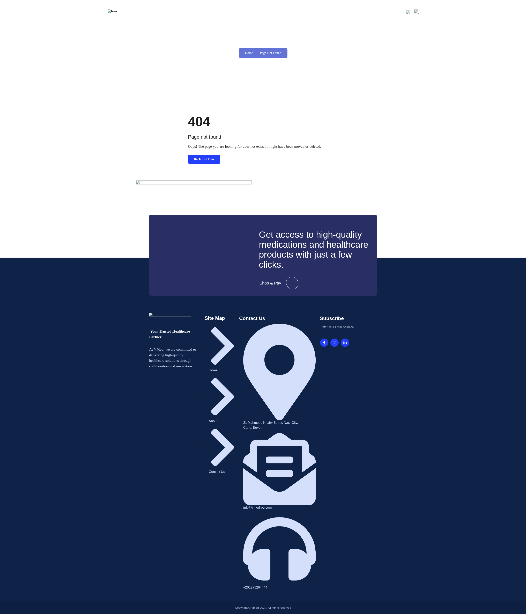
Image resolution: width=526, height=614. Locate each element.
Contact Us (391, 12)
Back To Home (204, 159)
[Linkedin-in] (345, 343)
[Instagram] (334, 343)
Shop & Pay (270, 283)
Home (318, 12)
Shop (351, 12)
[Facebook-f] (324, 343)
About (333, 12)
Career (369, 12)
